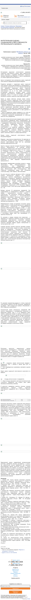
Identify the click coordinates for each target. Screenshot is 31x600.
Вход (22, 6)
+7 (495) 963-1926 (15, 562)
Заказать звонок (16, 560)
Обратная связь (16, 563)
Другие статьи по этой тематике (9, 552)
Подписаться (16, 588)
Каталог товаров (5, 19)
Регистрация (27, 6)
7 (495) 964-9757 (16, 565)
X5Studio (28, 598)
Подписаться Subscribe (16, 592)
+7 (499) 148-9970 (25, 12)
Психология (11, 551)
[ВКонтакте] (29, 49)
